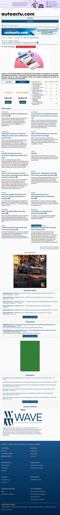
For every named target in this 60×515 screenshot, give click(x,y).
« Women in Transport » (8, 494)
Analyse (33, 151)
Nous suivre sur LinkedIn (37, 499)
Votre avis (4, 482)
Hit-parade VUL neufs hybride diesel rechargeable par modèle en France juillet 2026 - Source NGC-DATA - (30, 398)
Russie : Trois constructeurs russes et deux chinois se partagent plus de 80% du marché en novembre (15, 175)
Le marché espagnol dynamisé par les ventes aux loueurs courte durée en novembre (13, 196)
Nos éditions (34, 453)
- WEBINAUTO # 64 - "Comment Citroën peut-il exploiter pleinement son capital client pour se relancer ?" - (30, 302)
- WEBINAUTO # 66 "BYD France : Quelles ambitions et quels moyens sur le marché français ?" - (29, 293)
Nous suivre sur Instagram (38, 494)
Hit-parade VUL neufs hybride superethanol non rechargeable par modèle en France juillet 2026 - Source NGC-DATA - (29, 385)
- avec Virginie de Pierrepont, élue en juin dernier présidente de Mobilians (29, 326)
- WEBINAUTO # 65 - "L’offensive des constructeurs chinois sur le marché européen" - (28, 298)
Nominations (18, 37)
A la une (3, 451)
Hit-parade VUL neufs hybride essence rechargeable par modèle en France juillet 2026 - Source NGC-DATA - (29, 389)
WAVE (3, 491)
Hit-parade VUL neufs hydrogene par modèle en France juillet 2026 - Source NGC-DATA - (30, 382)
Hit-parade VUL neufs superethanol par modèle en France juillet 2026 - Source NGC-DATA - (29, 378)
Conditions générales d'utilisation (19, 507)
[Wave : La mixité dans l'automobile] (23, 418)
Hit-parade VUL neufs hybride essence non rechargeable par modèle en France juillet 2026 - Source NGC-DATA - (28, 394)
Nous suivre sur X (35, 497)
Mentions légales (5, 507)
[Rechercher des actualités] (58, 25)
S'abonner (30, 21)
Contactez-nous (5, 479)
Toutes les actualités (7, 453)
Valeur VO (33, 456)
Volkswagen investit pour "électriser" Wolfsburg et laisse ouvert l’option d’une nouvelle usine (14, 136)
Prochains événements (37, 465)
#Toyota (16, 41)
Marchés (33, 131)
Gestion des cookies (6, 509)
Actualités (10, 37)
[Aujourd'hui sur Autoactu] (30, 14)
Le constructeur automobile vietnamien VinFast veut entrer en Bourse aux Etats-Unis (44, 116)
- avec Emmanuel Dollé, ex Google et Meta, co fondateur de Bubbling (29, 331)
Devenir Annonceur (36, 479)
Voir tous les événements (30, 317)
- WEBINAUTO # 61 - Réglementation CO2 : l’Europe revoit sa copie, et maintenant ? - (27, 313)
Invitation (4, 470)
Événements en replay (37, 468)
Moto (2, 151)
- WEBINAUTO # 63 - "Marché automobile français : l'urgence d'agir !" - (27, 306)
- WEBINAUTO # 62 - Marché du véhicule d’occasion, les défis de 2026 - (30, 310)
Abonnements (5, 465)
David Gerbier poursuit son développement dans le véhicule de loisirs (42, 196)
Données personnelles (50, 507)
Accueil (3, 37)
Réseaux (33, 192)
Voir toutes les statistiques (30, 402)
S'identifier (30, 18)
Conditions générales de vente (36, 507)
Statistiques (34, 451)
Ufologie (34, 153)
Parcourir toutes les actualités (49, 248)
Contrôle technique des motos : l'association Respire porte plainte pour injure (14, 155)
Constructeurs (34, 112)
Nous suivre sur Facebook (38, 491)
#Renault (11, 41)
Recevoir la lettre (6, 456)
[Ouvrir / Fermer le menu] (2, 25)
